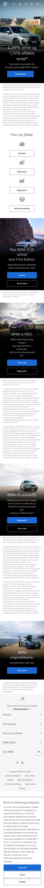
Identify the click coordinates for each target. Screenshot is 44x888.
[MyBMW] (14, 4)
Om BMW (8, 751)
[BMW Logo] (5, 4)
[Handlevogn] (20, 4)
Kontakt (7, 714)
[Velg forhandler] (32, 4)
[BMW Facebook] (17, 763)
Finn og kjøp (9, 723)
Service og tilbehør (12, 733)
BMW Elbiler (9, 742)
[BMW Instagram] (22, 763)
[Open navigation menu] (38, 4)
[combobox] (39, 751)
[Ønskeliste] (26, 4)
